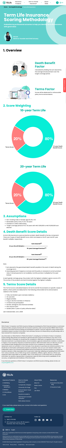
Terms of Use (6, 444)
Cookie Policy (21, 444)
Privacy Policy (13, 444)
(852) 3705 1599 (11, 419)
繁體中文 (7, 430)
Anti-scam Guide (30, 444)
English (13, 430)
